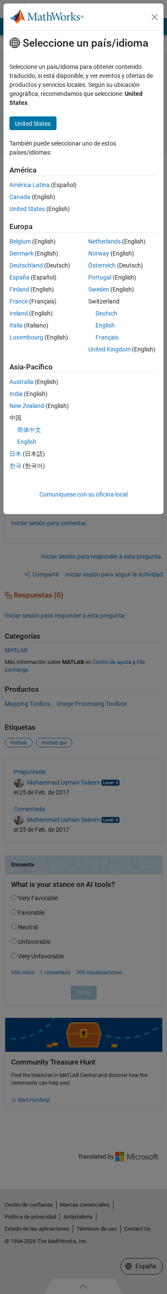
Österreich (102, 265)
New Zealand (26, 405)
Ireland (18, 313)
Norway (98, 253)
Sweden (98, 289)
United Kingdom (109, 349)
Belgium (20, 241)
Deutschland (26, 265)
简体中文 (29, 429)
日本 (15, 453)
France (18, 301)
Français (107, 337)
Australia (21, 381)
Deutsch (106, 313)
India (16, 393)
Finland (19, 289)
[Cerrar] (155, 17)
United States (27, 208)
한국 (15, 465)
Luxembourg (26, 337)
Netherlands (104, 241)
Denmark (21, 253)
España (19, 277)
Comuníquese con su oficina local (83, 494)
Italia (16, 325)
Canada (19, 196)
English (105, 325)
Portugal (99, 277)
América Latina (29, 184)
